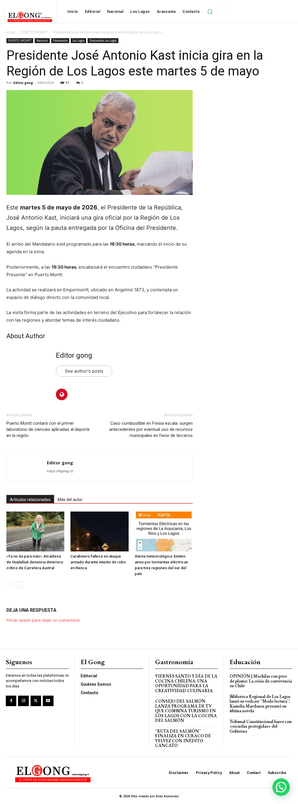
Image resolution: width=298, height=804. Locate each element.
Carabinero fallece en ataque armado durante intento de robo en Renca (98, 562)
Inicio (10, 32)
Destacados (60, 40)
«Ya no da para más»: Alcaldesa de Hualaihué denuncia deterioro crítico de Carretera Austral (34, 562)
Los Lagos (78, 40)
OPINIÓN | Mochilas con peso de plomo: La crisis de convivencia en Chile (261, 680)
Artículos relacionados (30, 499)
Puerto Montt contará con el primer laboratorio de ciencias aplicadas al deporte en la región (48, 429)
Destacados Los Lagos (103, 40)
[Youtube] (48, 701)
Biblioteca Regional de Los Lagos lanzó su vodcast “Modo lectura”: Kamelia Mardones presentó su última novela (260, 704)
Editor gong (23, 82)
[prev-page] (10, 585)
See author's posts (84, 371)
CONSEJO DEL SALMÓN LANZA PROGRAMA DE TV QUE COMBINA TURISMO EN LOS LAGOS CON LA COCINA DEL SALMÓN (186, 710)
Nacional (42, 40)
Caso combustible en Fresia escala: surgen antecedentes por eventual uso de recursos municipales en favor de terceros (151, 429)
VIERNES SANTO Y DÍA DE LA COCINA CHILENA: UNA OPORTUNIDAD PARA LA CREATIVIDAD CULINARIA (186, 683)
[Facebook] (11, 701)
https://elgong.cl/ (60, 471)
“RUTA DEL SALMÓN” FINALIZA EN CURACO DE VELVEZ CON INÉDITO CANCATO (183, 738)
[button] (209, 11)
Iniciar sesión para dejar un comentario (43, 620)
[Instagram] (23, 701)
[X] (36, 701)
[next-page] (19, 585)
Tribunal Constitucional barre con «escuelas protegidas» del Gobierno (261, 726)
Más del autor (70, 499)
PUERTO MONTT (34, 32)
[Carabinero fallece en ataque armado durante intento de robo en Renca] (99, 531)
